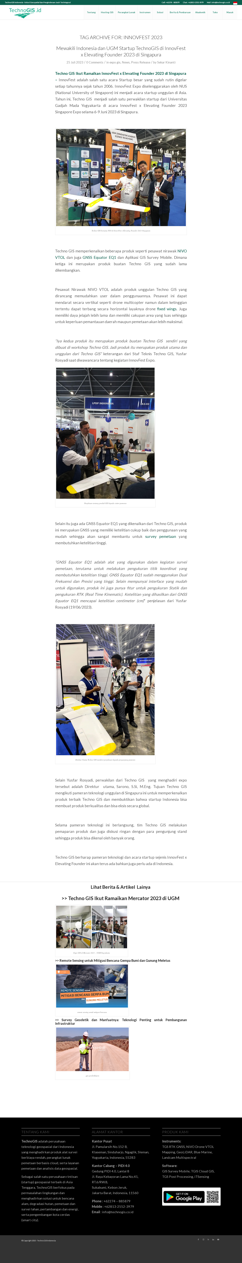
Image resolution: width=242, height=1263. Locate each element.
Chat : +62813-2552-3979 (193, 2)
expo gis (115, 62)
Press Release (140, 62)
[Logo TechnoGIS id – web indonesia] (25, 12)
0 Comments (94, 62)
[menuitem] (170, 2)
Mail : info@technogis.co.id (218, 2)
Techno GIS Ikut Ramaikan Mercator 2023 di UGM (124, 898)
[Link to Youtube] (218, 1239)
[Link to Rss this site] (208, 1239)
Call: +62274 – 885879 (170, 2)
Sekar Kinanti (166, 62)
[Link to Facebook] (198, 1239)
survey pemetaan (160, 536)
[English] (235, 4)
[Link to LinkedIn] (213, 1239)
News (126, 62)
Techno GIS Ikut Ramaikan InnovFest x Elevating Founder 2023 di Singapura (120, 73)
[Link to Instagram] (203, 1239)
